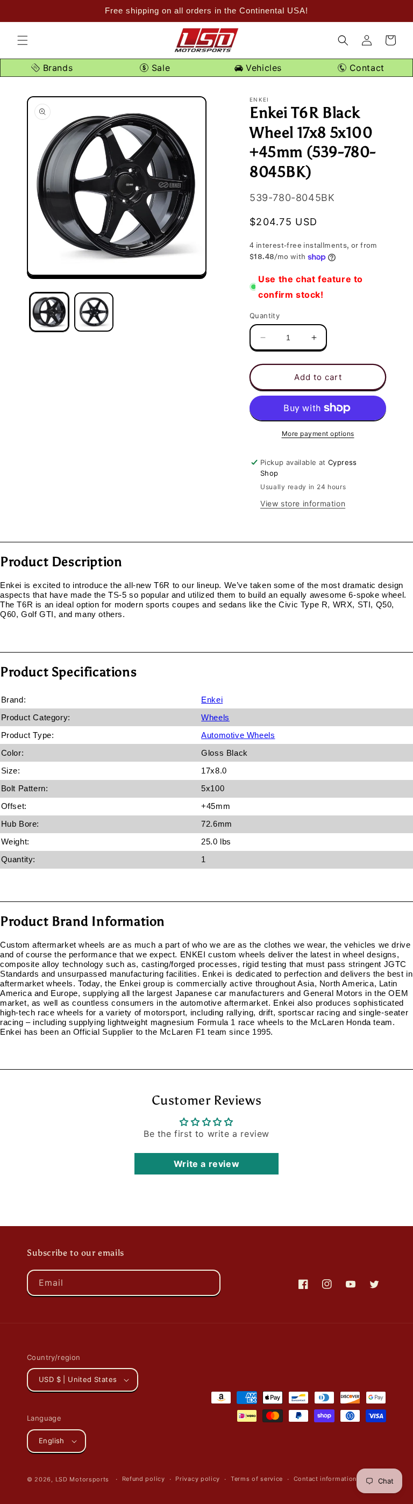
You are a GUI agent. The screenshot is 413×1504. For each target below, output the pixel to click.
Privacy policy (197, 1478)
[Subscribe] (207, 1283)
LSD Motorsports (82, 1479)
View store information (302, 503)
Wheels (215, 717)
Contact (365, 67)
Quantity (265, 315)
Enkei (212, 699)
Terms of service (257, 1478)
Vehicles (262, 67)
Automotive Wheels (238, 735)
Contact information (325, 1478)
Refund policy (143, 1478)
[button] (22, 40)
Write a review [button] (206, 1163)
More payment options (318, 433)
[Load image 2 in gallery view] (93, 312)
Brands (56, 67)
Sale (159, 67)
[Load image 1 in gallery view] (49, 312)
